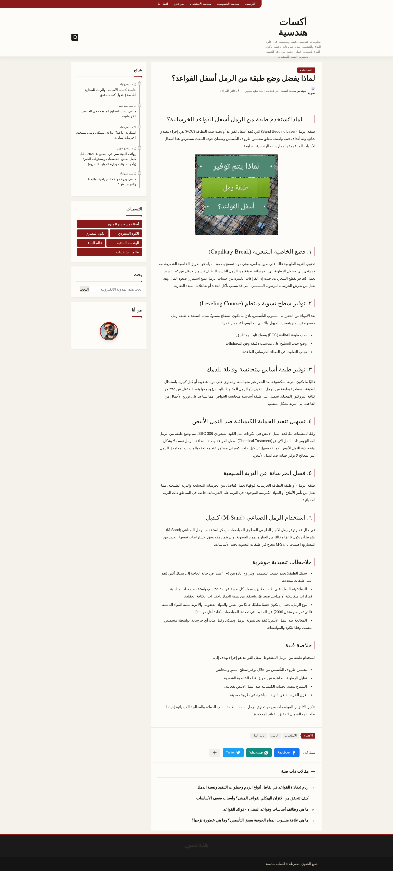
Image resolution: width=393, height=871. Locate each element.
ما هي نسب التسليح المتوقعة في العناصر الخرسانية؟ (109, 113)
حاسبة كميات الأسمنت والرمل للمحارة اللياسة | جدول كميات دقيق (110, 92)
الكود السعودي (234, 37)
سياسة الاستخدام (200, 3)
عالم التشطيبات (127, 252)
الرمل (275, 735)
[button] (287, 752)
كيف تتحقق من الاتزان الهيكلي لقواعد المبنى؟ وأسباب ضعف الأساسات (252, 798)
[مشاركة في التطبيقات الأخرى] (214, 753)
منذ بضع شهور (125, 105)
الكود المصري (211, 37)
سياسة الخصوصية (228, 3)
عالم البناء (259, 735)
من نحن (179, 3)
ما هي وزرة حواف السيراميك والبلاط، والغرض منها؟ (111, 181)
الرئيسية (254, 37)
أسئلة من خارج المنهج (123, 224)
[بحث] (74, 37)
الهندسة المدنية (128, 243)
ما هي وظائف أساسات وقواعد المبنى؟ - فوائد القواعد (265, 809)
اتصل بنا (163, 3)
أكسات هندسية (293, 27)
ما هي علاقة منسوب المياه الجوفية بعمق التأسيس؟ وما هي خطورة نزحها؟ (250, 820)
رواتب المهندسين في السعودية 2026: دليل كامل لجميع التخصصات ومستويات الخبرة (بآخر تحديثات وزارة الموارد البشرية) (108, 159)
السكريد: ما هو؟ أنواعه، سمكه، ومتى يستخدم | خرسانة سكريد (106, 135)
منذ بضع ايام (126, 84)
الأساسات (306, 70)
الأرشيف (250, 3)
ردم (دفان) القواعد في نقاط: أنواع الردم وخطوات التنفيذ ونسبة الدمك (252, 787)
